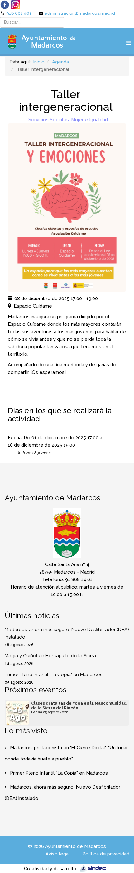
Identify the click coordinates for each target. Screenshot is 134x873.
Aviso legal (57, 854)
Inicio (39, 62)
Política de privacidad (105, 854)
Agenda (60, 62)
